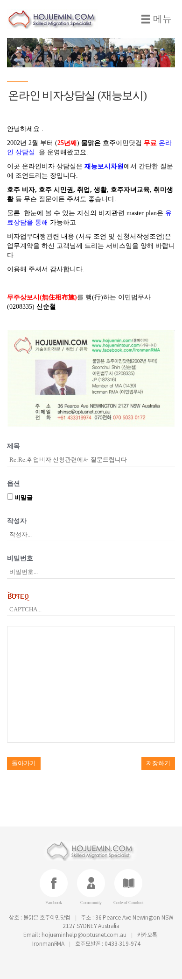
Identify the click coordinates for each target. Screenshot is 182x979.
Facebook (53, 902)
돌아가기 (24, 763)
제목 (13, 446)
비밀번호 (20, 558)
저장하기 (158, 763)
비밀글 (23, 497)
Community (91, 902)
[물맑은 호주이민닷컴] (58, 19)
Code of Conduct (128, 902)
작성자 (17, 520)
